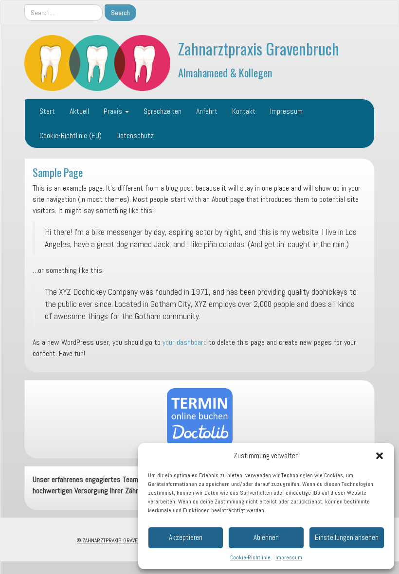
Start (47, 111)
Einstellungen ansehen (347, 537)
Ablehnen (266, 537)
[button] (379, 456)
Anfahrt (207, 111)
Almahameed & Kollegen (225, 72)
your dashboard (185, 342)
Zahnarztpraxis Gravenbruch (258, 48)
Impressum (288, 557)
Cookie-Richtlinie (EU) (70, 135)
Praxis (114, 111)
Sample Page (58, 172)
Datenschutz (135, 135)
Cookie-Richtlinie (250, 557)
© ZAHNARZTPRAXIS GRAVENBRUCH (117, 540)
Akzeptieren (185, 537)
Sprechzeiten (162, 111)
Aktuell (79, 111)
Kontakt (243, 111)
